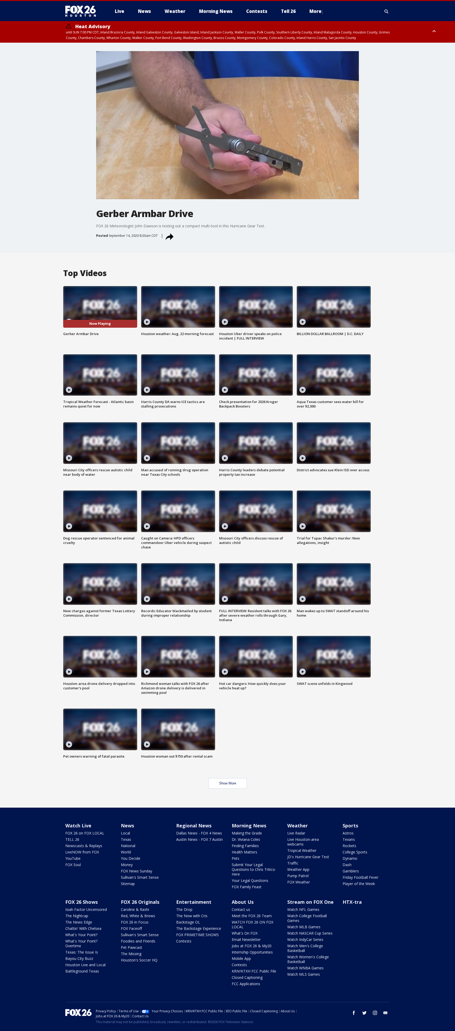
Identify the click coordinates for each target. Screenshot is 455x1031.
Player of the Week (359, 883)
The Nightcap (76, 915)
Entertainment (193, 902)
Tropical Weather (301, 850)
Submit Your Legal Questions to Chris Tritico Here (253, 869)
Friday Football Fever (360, 877)
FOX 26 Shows (81, 902)
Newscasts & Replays (83, 845)
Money (127, 864)
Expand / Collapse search (386, 11)
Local (125, 833)
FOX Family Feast (246, 886)
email (385, 1013)
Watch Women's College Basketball (308, 959)
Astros (348, 833)
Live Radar (296, 833)
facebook (354, 1013)
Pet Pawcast (131, 947)
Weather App (298, 869)
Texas (126, 839)
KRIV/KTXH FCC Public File (254, 971)
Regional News (193, 825)
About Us (243, 902)
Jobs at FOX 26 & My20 (251, 945)
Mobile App (241, 958)
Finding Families (245, 845)
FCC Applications (246, 983)
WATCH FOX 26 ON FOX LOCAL (252, 924)
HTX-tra (352, 902)
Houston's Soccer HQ (139, 960)
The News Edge (78, 922)
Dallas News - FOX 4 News (199, 833)
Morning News (249, 825)
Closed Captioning (247, 977)
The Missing (131, 953)
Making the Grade (247, 833)
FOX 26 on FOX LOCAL (84, 833)
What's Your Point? (81, 934)
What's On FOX (245, 933)
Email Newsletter (246, 939)
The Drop (184, 909)
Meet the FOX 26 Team (252, 915)
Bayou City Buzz (79, 958)
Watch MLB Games (303, 926)
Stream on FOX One (310, 902)
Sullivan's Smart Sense (140, 877)
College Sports (355, 852)
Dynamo (350, 858)
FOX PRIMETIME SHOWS (197, 934)
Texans (349, 839)
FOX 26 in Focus (135, 922)
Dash (347, 864)
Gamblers (351, 870)
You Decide (130, 858)
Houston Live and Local (85, 964)
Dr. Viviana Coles (246, 839)
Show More (227, 783)
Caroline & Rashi (135, 909)
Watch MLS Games (303, 974)
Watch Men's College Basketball (305, 948)
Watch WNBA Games (305, 967)
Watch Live (78, 825)
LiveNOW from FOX (82, 852)
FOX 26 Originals (140, 902)
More (315, 11)
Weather (297, 825)
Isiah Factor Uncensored (86, 909)
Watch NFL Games (303, 909)
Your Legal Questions (250, 880)
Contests (183, 941)
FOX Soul (73, 864)
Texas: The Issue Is (81, 952)
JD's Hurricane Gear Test (308, 856)
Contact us (241, 909)
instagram (375, 1013)
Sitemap (128, 883)
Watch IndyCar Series (305, 939)
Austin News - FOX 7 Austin (199, 839)
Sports (350, 825)
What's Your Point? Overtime (81, 943)
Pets (235, 858)
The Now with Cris (191, 915)
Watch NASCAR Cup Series (310, 933)
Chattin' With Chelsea (83, 928)
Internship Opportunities (252, 952)
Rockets (349, 845)
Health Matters (244, 852)
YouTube (73, 858)
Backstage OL (188, 922)
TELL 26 (72, 839)
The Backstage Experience (198, 928)
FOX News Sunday (136, 870)
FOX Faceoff (131, 928)
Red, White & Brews (138, 915)
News (127, 825)
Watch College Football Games (307, 918)
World (126, 852)
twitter (364, 1013)
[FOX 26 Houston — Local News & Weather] (82, 11)
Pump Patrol (298, 875)
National (128, 845)
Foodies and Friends (138, 941)
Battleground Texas (82, 971)
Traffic (292, 863)
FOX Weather (298, 882)
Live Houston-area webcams (303, 842)
